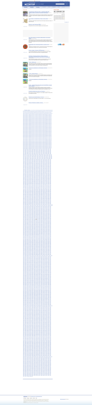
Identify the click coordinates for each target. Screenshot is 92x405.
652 (35, 135)
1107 (37, 154)
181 (47, 115)
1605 (30, 179)
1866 (39, 192)
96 (43, 112)
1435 (41, 170)
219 (45, 117)
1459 (27, 172)
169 (30, 115)
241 (47, 118)
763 (50, 139)
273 (36, 119)
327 (27, 122)
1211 (41, 159)
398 (43, 124)
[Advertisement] (38, 33)
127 (27, 114)
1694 (46, 183)
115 (40, 113)
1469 (45, 172)
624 (23, 134)
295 (39, 120)
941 (47, 146)
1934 (46, 195)
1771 (41, 187)
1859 (27, 192)
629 (30, 134)
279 (45, 119)
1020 (25, 150)
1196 (44, 158)
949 (30, 147)
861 (47, 143)
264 (23, 119)
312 (35, 121)
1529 (38, 175)
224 (23, 118)
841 (47, 142)
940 (46, 146)
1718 (32, 185)
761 (47, 139)
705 (24, 137)
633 (36, 134)
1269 (30, 162)
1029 (41, 150)
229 (30, 118)
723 (50, 137)
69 (43, 111)
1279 (48, 162)
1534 (46, 175)
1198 (47, 158)
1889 (23, 194)
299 (45, 120)
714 (37, 137)
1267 (27, 162)
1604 (29, 179)
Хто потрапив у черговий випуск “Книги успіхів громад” (38, 18)
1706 (39, 184)
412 (35, 125)
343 (50, 122)
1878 (32, 193)
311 (33, 121)
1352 (36, 166)
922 (49, 145)
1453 (45, 171)
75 (49, 111)
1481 (38, 173)
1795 (27, 189)
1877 (30, 193)
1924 (29, 195)
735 (39, 138)
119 (46, 113)
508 (29, 129)
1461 (30, 172)
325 (24, 122)
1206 (32, 159)
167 (27, 115)
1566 (46, 177)
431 (33, 126)
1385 (38, 168)
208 (29, 117)
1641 (38, 181)
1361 (23, 167)
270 (32, 119)
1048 (46, 151)
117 (43, 113)
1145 (44, 156)
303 (50, 120)
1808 (50, 189)
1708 (43, 184)
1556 (29, 177)
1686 (32, 183)
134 (37, 114)
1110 (42, 154)
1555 (27, 177)
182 (49, 115)
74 (48, 111)
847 (27, 143)
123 (51, 113)
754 (37, 139)
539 (45, 130)
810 (32, 141)
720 (46, 137)
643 (50, 134)
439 (45, 126)
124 (23, 114)
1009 (34, 149)
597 (42, 132)
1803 (41, 189)
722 (49, 137)
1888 (50, 193)
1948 (43, 196)
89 (35, 112)
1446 (32, 171)
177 (42, 115)
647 (27, 135)
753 (36, 139)
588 (29, 132)
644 (23, 135)
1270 (32, 162)
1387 (41, 168)
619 (45, 133)
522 (49, 129)
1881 (38, 193)
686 (26, 136)
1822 (46, 190)
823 (50, 141)
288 (29, 120)
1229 (45, 160)
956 (40, 147)
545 (24, 131)
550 (32, 131)
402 (49, 124)
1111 (44, 154)
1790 (46, 188)
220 (46, 117)
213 (36, 117)
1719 (34, 185)
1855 (48, 191)
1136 (29, 156)
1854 (46, 191)
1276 (43, 162)
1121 (32, 155)
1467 (41, 172)
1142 (39, 156)
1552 (50, 176)
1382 (32, 168)
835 (39, 142)
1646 (46, 181)
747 (27, 139)
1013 (41, 149)
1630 (46, 180)
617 (42, 133)
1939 (27, 196)
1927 (34, 195)
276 (40, 119)
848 (29, 143)
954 (37, 147)
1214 (46, 159)
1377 (23, 168)
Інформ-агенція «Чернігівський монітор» (29, 3)
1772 (43, 187)
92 (38, 112)
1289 (38, 163)
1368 (36, 167)
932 (35, 146)
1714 (25, 185)
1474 (25, 173)
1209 (38, 159)
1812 (29, 190)
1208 (36, 159)
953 (36, 147)
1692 (43, 183)
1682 (25, 183)
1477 (30, 173)
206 (26, 117)
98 (45, 112)
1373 (45, 167)
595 (39, 132)
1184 (23, 158)
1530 (39, 175)
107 (29, 113)
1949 (45, 196)
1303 (34, 164)
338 (43, 122)
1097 (48, 153)
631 (33, 134)
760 (46, 139)
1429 (30, 170)
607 (27, 133)
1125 (39, 155)
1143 (41, 156)
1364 (29, 167)
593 (36, 132)
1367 (34, 167)
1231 (48, 160)
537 (42, 130)
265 (24, 119)
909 (30, 145)
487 (27, 128)
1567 (48, 177)
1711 (48, 184)
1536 (50, 175)
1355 (41, 166)
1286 (32, 163)
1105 (34, 154)
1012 (39, 149)
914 (37, 145)
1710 (46, 184)
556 (40, 131)
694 (37, 136)
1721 (38, 185)
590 (32, 132)
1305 (38, 164)
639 (45, 134)
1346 (25, 166)
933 (36, 146)
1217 (23, 160)
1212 (43, 159)
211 (33, 117)
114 (39, 113)
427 (27, 126)
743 (50, 138)
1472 (50, 172)
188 (29, 116)
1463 (34, 172)
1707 (41, 184)
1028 (39, 150)
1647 (48, 181)
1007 (30, 149)
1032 (46, 150)
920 (46, 145)
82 (27, 112)
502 (49, 128)
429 (30, 126)
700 (46, 136)
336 (40, 122)
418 (43, 125)
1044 (39, 151)
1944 (36, 196)
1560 (36, 177)
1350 (32, 166)
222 (49, 117)
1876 (29, 193)
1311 (48, 164)
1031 (45, 150)
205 (24, 117)
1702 (32, 184)
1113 (47, 154)
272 (35, 119)
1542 (32, 176)
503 (50, 128)
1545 (38, 176)
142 (49, 114)
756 (40, 139)
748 (29, 139)
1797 (30, 189)
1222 (32, 160)
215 (39, 117)
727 (27, 138)
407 (27, 125)
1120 (30, 155)
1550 (46, 176)
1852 (43, 191)
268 (29, 119)
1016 (46, 149)
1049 (48, 151)
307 (27, 121)
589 (30, 132)
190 (32, 116)
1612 (43, 179)
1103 (30, 154)
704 (23, 137)
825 (24, 142)
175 (39, 115)
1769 (38, 187)
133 (36, 114)
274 (37, 119)
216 (40, 117)
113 (37, 113)
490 (32, 128)
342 (49, 122)
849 (30, 143)
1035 (23, 151)
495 (39, 128)
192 (35, 116)
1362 (25, 167)
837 (42, 142)
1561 (38, 177)
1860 (29, 192)
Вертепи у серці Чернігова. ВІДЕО (35, 24)
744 (23, 139)
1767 (34, 187)
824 (23, 142)
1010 (36, 149)
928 (29, 146)
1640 (36, 181)
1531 (41, 175)
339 (45, 122)
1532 (43, 175)
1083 (23, 153)
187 (27, 116)
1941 (30, 196)
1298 (25, 164)
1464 (36, 172)
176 (40, 115)
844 (23, 143)
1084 (25, 153)
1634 (25, 181)
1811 (27, 190)
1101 (27, 154)
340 (46, 122)
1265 (23, 162)
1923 (27, 195)
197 (42, 116)
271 (33, 119)
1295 (48, 163)
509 (30, 129)
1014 (43, 149)
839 (45, 142)
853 (36, 143)
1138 (32, 156)
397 (42, 124)
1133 (23, 156)
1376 (50, 167)
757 (42, 139)
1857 (23, 192)
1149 (51, 156)
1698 (25, 184)
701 (47, 136)
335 (39, 122)
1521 (23, 175)
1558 (32, 177)
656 (40, 135)
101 (49, 112)
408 (29, 125)
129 (30, 114)
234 (37, 118)
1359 (48, 166)
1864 (36, 192)
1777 (23, 188)
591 (33, 132)
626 (26, 134)
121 (48, 113)
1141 (37, 156)
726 (26, 138)
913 (36, 145)
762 (49, 139)
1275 (41, 162)
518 (43, 129)
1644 (43, 181)
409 (30, 125)
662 (49, 135)
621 (47, 133)
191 (33, 116)
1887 (48, 193)
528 (29, 130)
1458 (25, 172)
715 (39, 137)
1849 (38, 191)
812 (35, 141)
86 (32, 112)
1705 (38, 184)
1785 (38, 188)
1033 (48, 150)
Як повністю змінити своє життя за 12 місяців (37, 91)
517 (42, 129)
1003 (23, 149)
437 (42, 126)
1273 (38, 162)
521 (47, 129)
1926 (32, 195)
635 (39, 134)
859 (45, 143)
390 (32, 124)
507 (27, 129)
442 (49, 126)
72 (46, 111)
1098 (50, 153)
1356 (43, 166)
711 (33, 137)
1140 (35, 156)
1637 (30, 181)
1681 (23, 183)
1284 (29, 163)
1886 (46, 193)
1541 (30, 176)
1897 (38, 194)
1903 (48, 194)
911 (33, 145)
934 (37, 146)
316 (40, 121)
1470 (46, 172)
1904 (50, 194)
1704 (36, 184)
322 (49, 121)
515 (39, 129)
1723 (41, 185)
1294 (46, 163)
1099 (23, 154)
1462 (32, 172)
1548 (43, 176)
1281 (23, 163)
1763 (27, 187)
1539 (27, 176)
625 (24, 134)
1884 (43, 193)
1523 (27, 175)
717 (42, 137)
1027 (38, 150)
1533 (45, 175)
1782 (32, 188)
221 (47, 117)
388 (29, 124)
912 (35, 145)
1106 (35, 154)
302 (49, 120)
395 (39, 124)
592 (35, 132)
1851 (41, 191)
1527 (34, 175)
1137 (30, 156)
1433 (38, 170)
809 (30, 141)
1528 (36, 175)
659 (45, 135)
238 (43, 118)
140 (46, 114)
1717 (30, 185)
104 (24, 113)
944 (23, 147)
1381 (30, 168)
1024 (32, 150)
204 (23, 117)
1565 (45, 177)
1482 (39, 173)
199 (45, 116)
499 (45, 128)
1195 (42, 158)
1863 (34, 192)
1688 (36, 183)
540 (46, 130)
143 (50, 114)
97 (44, 112)
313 (36, 121)
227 (27, 118)
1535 (48, 175)
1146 (46, 156)
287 (27, 120)
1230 (46, 160)
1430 (32, 170)
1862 (32, 192)
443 (50, 126)
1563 (41, 177)
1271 (34, 162)
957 (42, 147)
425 (24, 126)
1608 (36, 179)
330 (32, 122)
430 (32, 126)
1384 (36, 168)
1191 (35, 158)
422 (49, 125)
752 (35, 139)
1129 (46, 155)
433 (36, 126)
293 (36, 120)
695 (39, 136)
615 (39, 133)
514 (37, 129)
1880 (36, 193)
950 (32, 147)
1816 (36, 190)
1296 (50, 163)
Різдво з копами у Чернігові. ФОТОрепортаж (36, 50)
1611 (41, 179)
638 (43, 134)
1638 (32, 181)
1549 (45, 176)
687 (27, 136)
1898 (39, 194)
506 (26, 129)
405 (24, 125)
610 (32, 133)
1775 (48, 187)
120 (47, 113)
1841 (23, 191)
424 (23, 126)
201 (47, 116)
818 (43, 141)
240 (46, 118)
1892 (29, 194)
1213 (45, 159)
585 (24, 132)
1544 (36, 176)
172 (35, 115)
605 (24, 133)
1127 (42, 155)
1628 (43, 180)
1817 (38, 190)
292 (35, 120)
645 (24, 135)
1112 (46, 154)
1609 (38, 179)
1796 (29, 189)
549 (30, 131)
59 (32, 111)
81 (26, 112)
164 (23, 115)
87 (33, 112)
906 (26, 145)
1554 (25, 177)
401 (47, 124)
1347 (27, 166)
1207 (34, 159)
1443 (27, 171)
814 (37, 141)
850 (32, 143)
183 (50, 115)
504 (23, 129)
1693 (45, 183)
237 (42, 118)
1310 (46, 164)
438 (43, 126)
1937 (23, 196)
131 (33, 114)
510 (32, 129)
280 (46, 119)
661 (47, 135)
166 (26, 115)
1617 (23, 180)
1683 (27, 183)
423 (50, 125)
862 (49, 143)
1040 (32, 151)
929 (30, 146)
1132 (51, 155)
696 (40, 136)
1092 (39, 153)
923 (50, 145)
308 (29, 121)
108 (30, 113)
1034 (50, 150)
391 (33, 124)
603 (50, 132)
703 (50, 136)
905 (24, 145)
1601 (23, 179)
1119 (28, 155)
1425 (23, 170)
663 (50, 135)
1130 (47, 155)
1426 (25, 170)
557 (42, 131)
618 (43, 133)
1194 (41, 158)
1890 (25, 194)
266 (26, 119)
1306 (39, 164)
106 (27, 113)
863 (50, 143)
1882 (39, 193)
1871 (48, 192)
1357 (45, 166)
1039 (30, 151)
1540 (29, 176)
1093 (41, 153)
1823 (48, 190)
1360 (50, 166)
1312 (50, 164)
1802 (39, 189)
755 (39, 139)
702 (49, 136)
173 (36, 115)
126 (26, 114)
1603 (27, 179)
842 (49, 142)
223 (50, 117)
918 (43, 145)
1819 (41, 190)
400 (46, 124)
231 (33, 118)
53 (25, 111)
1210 (39, 159)
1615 (48, 179)
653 (36, 135)
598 (43, 132)
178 (43, 115)
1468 (43, 172)
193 (36, 116)
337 (42, 122)
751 (33, 139)
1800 (36, 189)
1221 (30, 160)
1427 (27, 170)
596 (40, 132)
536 (40, 130)
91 (37, 112)
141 (47, 114)
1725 (45, 185)
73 (47, 111)
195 (39, 116)
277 (42, 119)
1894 (32, 194)
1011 (38, 149)
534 (37, 130)
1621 (30, 180)
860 (46, 143)
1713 (23, 185)
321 (47, 121)
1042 (36, 151)
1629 (45, 180)
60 (33, 111)
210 (32, 117)
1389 (45, 168)
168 (29, 115)
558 (43, 131)
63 (36, 111)
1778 (25, 188)
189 (30, 116)
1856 (50, 191)
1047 (45, 151)
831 (33, 142)
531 (33, 130)
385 (24, 124)
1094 (43, 153)
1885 (45, 193)
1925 (30, 195)
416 (40, 125)
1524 (29, 175)
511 (33, 129)
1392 (50, 168)
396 (40, 124)
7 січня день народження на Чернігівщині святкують (38, 79)
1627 (41, 180)
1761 (23, 187)
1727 (48, 185)
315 (39, 121)
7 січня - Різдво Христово (33, 73)
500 (46, 128)
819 (45, 141)
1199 (49, 158)
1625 (38, 180)
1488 (50, 173)
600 (46, 132)
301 (47, 120)
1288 (36, 163)
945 (24, 147)
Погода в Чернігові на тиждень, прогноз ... (36, 102)
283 (50, 119)
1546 (39, 176)
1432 (36, 170)
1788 (43, 188)
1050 (50, 151)
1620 (29, 180)
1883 (41, 193)
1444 (29, 171)
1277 (45, 162)
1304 (36, 164)
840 (46, 142)
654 (37, 135)
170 (32, 115)
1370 (39, 167)
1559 (34, 177)
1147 (47, 156)
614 (37, 133)
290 (32, 120)
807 (27, 141)
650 (32, 135)
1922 (25, 195)
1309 (45, 164)
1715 (27, 185)
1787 (41, 188)
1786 (39, 188)
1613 (45, 179)
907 (27, 145)
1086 (29, 153)
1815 (34, 190)
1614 (46, 179)
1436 (43, 170)
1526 (32, 175)
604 (23, 133)
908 (29, 145)
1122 (33, 155)
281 (47, 119)
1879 (34, 193)
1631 (48, 180)
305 (24, 121)
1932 (43, 195)
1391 (48, 168)
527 (27, 130)
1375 (48, 167)
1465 (38, 172)
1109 (41, 154)
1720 (36, 185)
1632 (50, 180)
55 (27, 111)
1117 (25, 155)
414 (37, 125)
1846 (32, 191)
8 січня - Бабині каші (32, 62)
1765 (30, 187)
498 (43, 128)
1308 (43, 164)
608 (29, 133)
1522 (25, 175)
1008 (32, 149)
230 (32, 118)
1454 (46, 171)
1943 (34, 196)
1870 (46, 192)
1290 (39, 163)
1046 (43, 151)
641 (47, 134)
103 (23, 113)
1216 (50, 159)
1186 (27, 158)
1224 (36, 160)
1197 (46, 158)
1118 (27, 155)
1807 (48, 189)
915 (39, 145)
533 (36, 130)
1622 (32, 180)
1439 (48, 170)
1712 (50, 184)
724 (23, 138)
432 (35, 126)
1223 (34, 160)
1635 (27, 181)
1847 (34, 191)
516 (40, 129)
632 (35, 134)
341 (47, 122)
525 (24, 130)
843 (50, 142)
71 (45, 111)
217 (42, 117)
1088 (32, 153)
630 (32, 134)
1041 (34, 151)
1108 (39, 154)
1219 (27, 160)
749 (30, 139)
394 (37, 124)
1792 (50, 188)
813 (36, 141)
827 (27, 142)
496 (40, 128)
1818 (39, 190)
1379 (27, 168)
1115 (51, 154)
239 (45, 118)
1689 (38, 183)
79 (24, 112)
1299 (27, 164)
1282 (25, 163)
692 (35, 136)
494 (37, 128)
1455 (48, 171)
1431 (34, 170)
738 (43, 138)
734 (37, 138)
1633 (23, 181)
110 (33, 113)
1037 (27, 151)
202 (49, 116)
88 (34, 112)
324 (23, 122)
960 (46, 147)
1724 (43, 185)
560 (46, 131)
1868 (43, 192)
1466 (39, 172)
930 (32, 146)
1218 (25, 160)
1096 (46, 153)
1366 (32, 167)
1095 (45, 153)
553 (36, 131)
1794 (25, 189)
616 (40, 133)
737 (42, 138)
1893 (30, 194)
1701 (30, 184)
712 (35, 137)
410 (32, 125)
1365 (30, 167)
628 (29, 134)
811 (33, 141)
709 (30, 137)
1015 (45, 149)
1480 (36, 173)
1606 (32, 179)
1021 (27, 150)
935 (39, 146)
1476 (29, 173)
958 (43, 147)
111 (34, 113)
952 (35, 147)
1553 (23, 177)
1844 (29, 191)
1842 (25, 191)
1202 (25, 159)
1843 (27, 191)
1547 (41, 176)
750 (32, 139)
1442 (25, 171)
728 (29, 138)
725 (24, 138)
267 (27, 119)
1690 (39, 183)
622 (49, 133)
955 (39, 147)
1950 (46, 196)
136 (40, 114)
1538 (25, 176)
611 (33, 133)
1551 (48, 176)
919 (45, 145)
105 (26, 113)
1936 (50, 195)
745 (24, 139)
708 (29, 137)
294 (37, 120)
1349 (30, 166)
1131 (49, 155)
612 (35, 133)
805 (24, 141)
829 (30, 142)
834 (37, 142)
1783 (34, 188)
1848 (36, 191)
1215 (48, 159)
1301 (30, 164)
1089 (34, 153)
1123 (35, 155)
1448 (36, 171)
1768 (36, 187)
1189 (32, 158)
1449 (38, 171)
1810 (25, 190)
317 (42, 121)
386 (26, 124)
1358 (46, 166)
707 (27, 137)
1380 (29, 168)
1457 (23, 172)
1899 (41, 194)
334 (37, 122)
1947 (41, 196)
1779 (27, 188)
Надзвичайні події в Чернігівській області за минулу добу (39, 44)
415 (39, 125)
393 (36, 124)
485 (24, 128)
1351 (34, 166)
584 (23, 132)
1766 (32, 187)
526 (26, 130)
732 (35, 138)
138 (43, 114)
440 (46, 126)
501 (47, 128)
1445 (30, 171)
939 (45, 146)
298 (43, 120)
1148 (49, 156)
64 (37, 111)
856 (40, 143)
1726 (46, 185)
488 (29, 128)
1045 (41, 151)
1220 (29, 160)
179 (45, 115)
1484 (43, 173)
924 (23, 146)
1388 (43, 168)
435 (39, 126)
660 (46, 135)
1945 (38, 196)
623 (50, 133)
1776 (50, 187)
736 (40, 138)
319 (45, 121)
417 (42, 125)
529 (30, 130)
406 (26, 125)
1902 (46, 194)
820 (46, 141)
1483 (41, 173)
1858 (25, 192)
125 (24, 114)
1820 (43, 190)
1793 (23, 189)
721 (47, 137)
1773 (45, 187)
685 (24, 136)
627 (27, 134)
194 (37, 116)
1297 (23, 164)
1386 (39, 168)
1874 (25, 193)
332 (35, 122)
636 (40, 134)
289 (30, 120)
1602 (25, 179)
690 (32, 136)
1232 (50, 160)
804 (23, 141)
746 (26, 139)
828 (29, 142)
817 (42, 141)
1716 (29, 185)
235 (39, 118)
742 (49, 138)
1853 (45, 191)
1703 (34, 184)
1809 (23, 190)
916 (40, 145)
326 (26, 122)
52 (24, 111)
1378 (25, 168)
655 (39, 135)
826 (26, 142)
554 (37, 131)
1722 (39, 185)
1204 (29, 159)
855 (39, 143)
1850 (39, 191)
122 (50, 113)
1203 (27, 159)
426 (26, 126)
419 (45, 125)
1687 (34, 183)
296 (40, 120)
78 (23, 112)
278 (43, 119)
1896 (36, 194)
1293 (45, 163)
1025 (34, 150)
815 (39, 141)
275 (39, 119)
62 (35, 111)
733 (36, 138)
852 (35, 143)
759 (45, 139)
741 (47, 138)
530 (32, 130)
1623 (34, 180)
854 (37, 143)
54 (26, 111)
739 (45, 138)
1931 (41, 195)
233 (36, 118)
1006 (29, 149)
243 (50, 118)
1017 (48, 149)
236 (40, 118)
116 (41, 113)
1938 (25, 196)
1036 (25, 151)
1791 (48, 188)
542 (49, 130)
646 (26, 135)
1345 (23, 166)
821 (47, 141)
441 (47, 126)
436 (40, 126)
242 (49, 118)
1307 (41, 164)
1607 (34, 179)
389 (30, 124)
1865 (38, 192)
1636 (29, 181)
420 (46, 125)
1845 (30, 191)
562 (49, 131)
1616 (50, 179)
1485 (45, 173)
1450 (39, 171)
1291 (41, 163)
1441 (23, 171)
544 (23, 131)
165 (24, 115)
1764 (29, 187)
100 (47, 112)
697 (42, 136)
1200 (51, 158)
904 (23, 145)
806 (26, 141)
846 (26, 143)
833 (36, 142)
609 (30, 133)
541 (47, 130)
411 (33, 125)
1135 (27, 156)
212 (35, 117)
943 (50, 146)
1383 (34, 168)
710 (32, 137)
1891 (27, 194)
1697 (23, 184)
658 (43, 135)
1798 (32, 189)
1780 (29, 188)
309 (30, 121)
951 (33, 147)
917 (42, 145)
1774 (46, 187)
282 (49, 119)
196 (40, 116)
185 (24, 116)
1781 (30, 188)
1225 (38, 160)
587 (27, 132)
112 (36, 113)
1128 (44, 155)
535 (39, 130)
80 (25, 112)
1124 (37, 155)
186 (26, 116)
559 (45, 131)
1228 (43, 160)
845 (24, 143)
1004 (25, 149)
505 (24, 129)
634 (37, 134)
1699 (27, 184)
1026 (36, 150)
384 (23, 124)
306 (26, 121)
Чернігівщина (26, 7)
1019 (23, 150)
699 (45, 136)
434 (37, 126)
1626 (39, 180)
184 (23, 116)
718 (43, 137)
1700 (29, 184)
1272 (36, 162)
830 (32, 142)
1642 (39, 181)
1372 (43, 167)
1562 (39, 177)
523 (50, 129)
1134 (25, 156)
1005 (27, 149)
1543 (34, 176)
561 (47, 131)
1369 (38, 167)
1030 (43, 150)
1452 (43, 171)
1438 (46, 170)
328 (29, 122)
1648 (50, 181)
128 (29, 114)
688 (29, 136)
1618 (25, 180)
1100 (25, 154)
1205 (30, 159)
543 (50, 130)
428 (29, 126)
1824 (50, 190)
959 (45, 147)
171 (33, 115)
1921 (23, 195)
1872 (50, 192)
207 (27, 117)
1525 (30, 175)
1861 (30, 192)
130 (32, 114)
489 (30, 128)
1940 (29, 196)
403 (50, 124)
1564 (43, 177)
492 (35, 128)
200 (46, 116)
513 (36, 129)
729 (30, 138)
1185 (25, 158)
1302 (32, 164)
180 (46, 115)
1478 (32, 173)
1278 (46, 162)
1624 (36, 180)
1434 (39, 170)
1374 (46, 167)
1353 (38, 166)
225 (24, 118)
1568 (50, 177)
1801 (38, 189)
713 (36, 137)
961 (47, 147)
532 (35, 130)
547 (27, 131)
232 (35, 118)
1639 (34, 181)
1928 (36, 195)
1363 (27, 167)
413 (36, 125)
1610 (39, 179)
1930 (39, 195)
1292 (43, 163)
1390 (46, 168)
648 (29, 135)
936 (40, 146)
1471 (48, 172)
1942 (32, 196)
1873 (23, 193)
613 (36, 133)
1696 (50, 183)
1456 (50, 171)
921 (47, 145)
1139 (34, 156)
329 (30, 122)
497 (42, 128)
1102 (29, 154)
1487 (48, 173)
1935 (48, 195)
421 (47, 125)
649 (30, 135)
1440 (50, 170)
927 (27, 146)
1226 (39, 160)
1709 (45, 184)
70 (44, 111)
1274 (39, 162)
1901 (45, 194)
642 (49, 134)
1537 (23, 176)
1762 (25, 187)
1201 (23, 159)
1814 (32, 190)
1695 (48, 183)
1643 (41, 181)
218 (43, 117)
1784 (36, 188)
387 (27, 124)
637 (42, 134)
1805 (45, 189)
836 (40, 142)
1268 (29, 162)
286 (26, 120)
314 (37, 121)
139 (45, 114)
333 (36, 122)
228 (29, 118)
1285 (30, 163)
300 (46, 120)
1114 (49, 154)
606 (26, 133)
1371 (41, 167)
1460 (29, 172)
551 (33, 131)
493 (36, 128)
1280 (50, 162)
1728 (50, 185)
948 (29, 147)
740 (46, 138)
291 (33, 120)
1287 (34, 163)
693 (36, 136)
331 (33, 122)
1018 (50, 149)
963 (50, 147)
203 (50, 116)
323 (50, 121)
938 (43, 146)
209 (30, 117)
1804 (43, 189)
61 (34, 111)
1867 (41, 192)
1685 (30, 183)
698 (43, 136)
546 (26, 131)
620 (46, 133)
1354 (39, 166)
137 (42, 114)
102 (50, 112)
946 (26, 147)
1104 (32, 154)
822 (49, 141)
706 (26, 137)
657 (42, 135)
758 (43, 139)
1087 (30, 153)
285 (24, 120)
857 (42, 143)
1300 (29, 164)
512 (35, 129)
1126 (40, 155)
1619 (27, 180)
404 (23, 125)
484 (23, 128)
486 (26, 128)
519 (45, 129)
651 (33, 135)
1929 (38, 195)
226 (26, 118)
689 (30, 136)
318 (43, 121)
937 (42, 146)
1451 (41, 171)
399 (45, 124)
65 (38, 111)
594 (37, 132)
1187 (29, 158)
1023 (30, 150)
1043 (38, 151)
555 (39, 131)
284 (23, 120)
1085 (27, 153)
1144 (42, 156)
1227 (41, 160)
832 (35, 142)
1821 (45, 190)
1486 (46, 173)
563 (50, 131)
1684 (29, 183)
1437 (45, 170)
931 (33, 146)
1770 (39, 187)
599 (45, 132)
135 (39, 114)
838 (43, 142)
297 (42, 120)
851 (33, 143)
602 (49, 132)
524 (23, 130)
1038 (29, 151)
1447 (34, 171)
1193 (39, 158)
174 (37, 115)
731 (33, 138)
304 (23, 121)
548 (29, 131)
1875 (27, 193)
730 (32, 138)
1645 (45, 181)
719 (45, 137)
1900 (43, 194)
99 (46, 112)
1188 (30, 158)
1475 (27, 173)
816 (40, 141)
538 (43, 130)
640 (46, 134)
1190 (34, 158)
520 (46, 129)
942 (49, 146)
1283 (27, 163)
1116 (23, 155)
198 (43, 116)
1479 (34, 173)
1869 (45, 192)
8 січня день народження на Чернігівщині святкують (38, 67)
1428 (29, 170)
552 (35, 131)
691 (33, 136)
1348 (29, 166)
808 (29, 141)
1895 (34, 194)
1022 (29, 150)
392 (35, 124)
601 (47, 132)
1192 (37, 158)
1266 (25, 162)
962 (49, 147)
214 (37, 117)
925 (24, 146)
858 (43, 143)
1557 (30, 177)
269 (30, 119)
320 (46, 121)
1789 (45, 188)
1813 (30, 190)
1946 (39, 196)
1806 (46, 189)
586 (26, 132)
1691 (41, 183)
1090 (36, 153)
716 (40, 137)
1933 (45, 195)
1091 (38, 153)
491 (33, 128)
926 (26, 146)
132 (35, 114)
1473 (23, 173)
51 (23, 111)
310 (32, 121)
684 (23, 136)
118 (44, 113)
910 (32, 145)
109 (32, 113)
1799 (34, 189)
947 (27, 147)
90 (36, 112)
